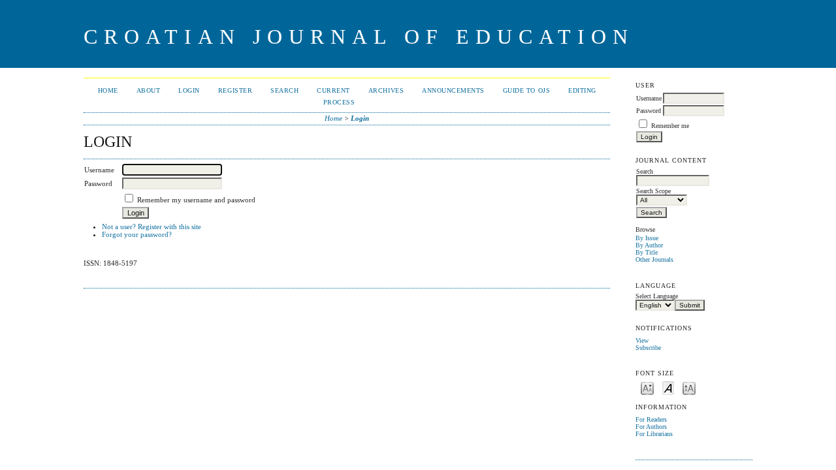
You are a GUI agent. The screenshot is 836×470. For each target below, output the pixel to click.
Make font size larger (689, 387)
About (149, 90)
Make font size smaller (647, 387)
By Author (649, 245)
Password (648, 110)
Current (333, 90)
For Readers (651, 419)
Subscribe (648, 347)
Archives (386, 90)
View (642, 340)
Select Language (656, 296)
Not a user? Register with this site (151, 226)
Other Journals (654, 259)
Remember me (670, 125)
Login (189, 90)
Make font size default (668, 387)
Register (235, 90)
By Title (646, 252)
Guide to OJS (526, 90)
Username (649, 98)
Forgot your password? (137, 234)
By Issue (646, 238)
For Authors (651, 426)
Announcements (453, 90)
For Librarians (654, 433)
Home (108, 90)
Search (284, 90)
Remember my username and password (196, 200)
